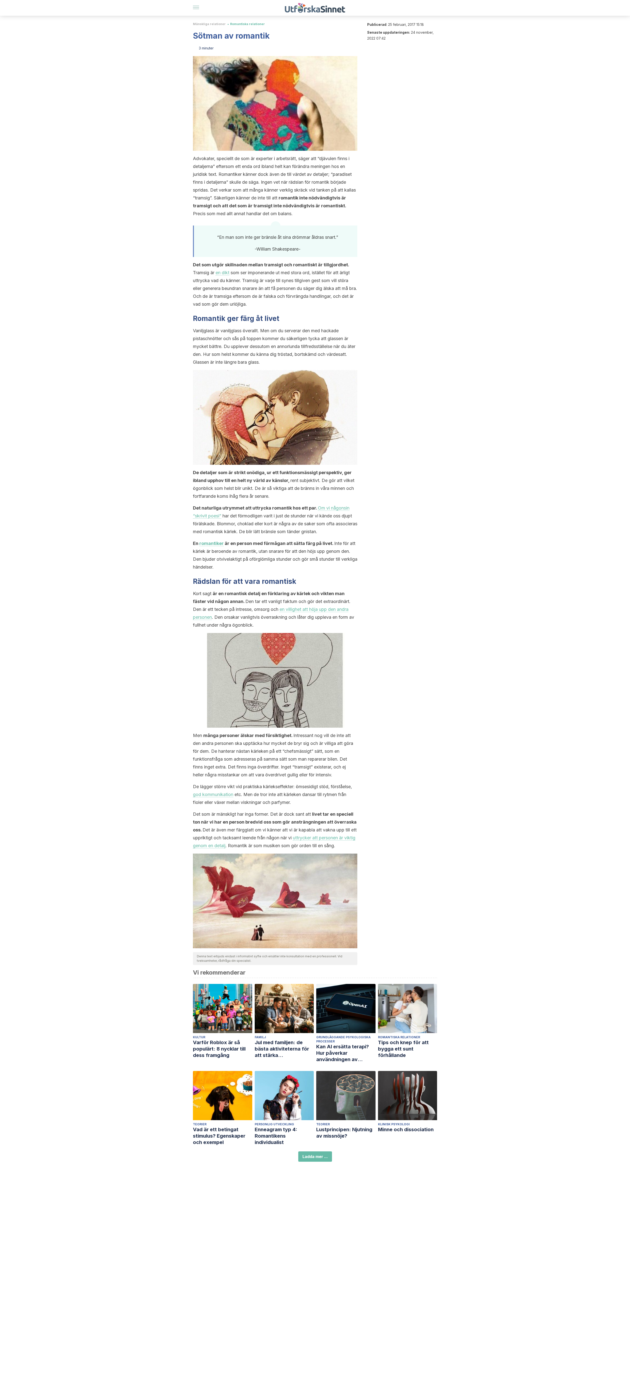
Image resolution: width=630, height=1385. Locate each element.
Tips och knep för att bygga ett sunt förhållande (403, 1048)
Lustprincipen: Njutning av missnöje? (344, 1133)
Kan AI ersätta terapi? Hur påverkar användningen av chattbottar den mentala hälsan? (345, 1053)
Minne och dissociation (406, 1129)
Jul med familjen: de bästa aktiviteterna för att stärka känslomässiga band (282, 1048)
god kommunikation (213, 794)
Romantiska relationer (247, 24)
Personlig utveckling (274, 1124)
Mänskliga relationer (209, 24)
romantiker (211, 543)
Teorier (199, 1124)
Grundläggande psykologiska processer (343, 1039)
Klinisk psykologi (394, 1124)
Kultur (199, 1037)
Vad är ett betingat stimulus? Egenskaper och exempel (219, 1136)
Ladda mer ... (315, 1156)
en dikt (222, 272)
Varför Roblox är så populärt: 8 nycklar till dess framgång (219, 1048)
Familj (260, 1037)
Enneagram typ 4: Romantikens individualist (276, 1136)
